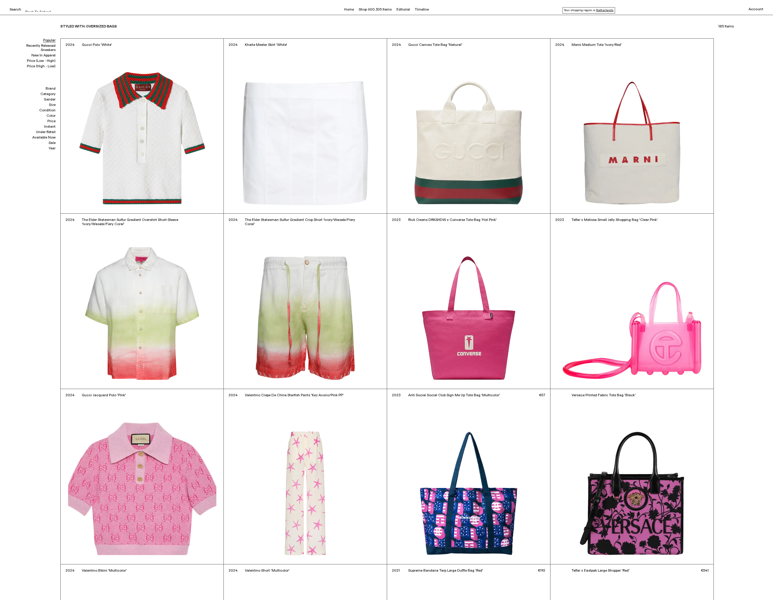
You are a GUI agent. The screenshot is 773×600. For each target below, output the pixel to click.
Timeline (422, 9)
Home (349, 9)
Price (51, 121)
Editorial (403, 9)
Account (756, 9)
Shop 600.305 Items (375, 9)
